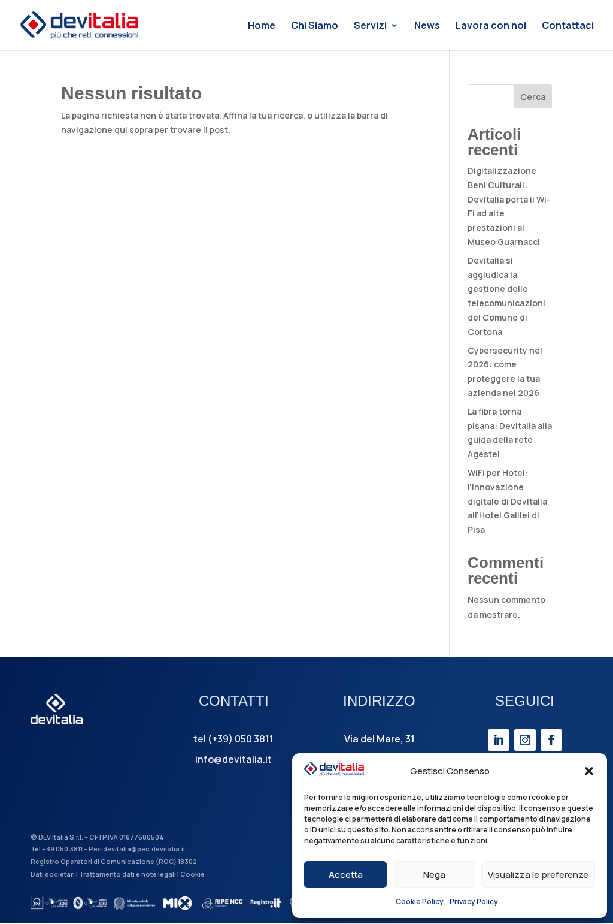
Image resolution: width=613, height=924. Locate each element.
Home (261, 26)
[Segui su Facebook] (551, 740)
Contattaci (568, 26)
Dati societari (53, 873)
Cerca (532, 96)
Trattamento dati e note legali (127, 873)
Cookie (192, 873)
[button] (589, 771)
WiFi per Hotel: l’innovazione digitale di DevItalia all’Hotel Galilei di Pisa (507, 501)
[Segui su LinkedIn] (498, 740)
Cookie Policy (420, 901)
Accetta (346, 874)
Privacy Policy (474, 901)
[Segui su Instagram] (525, 740)
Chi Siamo (314, 26)
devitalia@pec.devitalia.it (144, 848)
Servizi (370, 26)
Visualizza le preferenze (538, 874)
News (427, 26)
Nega (434, 874)
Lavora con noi (491, 26)
